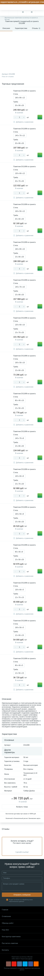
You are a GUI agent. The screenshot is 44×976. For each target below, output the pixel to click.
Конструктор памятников (11, 936)
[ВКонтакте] (19, 963)
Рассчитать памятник (10, 943)
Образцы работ (8, 923)
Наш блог (5, 930)
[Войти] (39, 13)
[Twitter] (25, 963)
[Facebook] (30, 963)
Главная (5, 910)
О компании (6, 916)
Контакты (5, 950)
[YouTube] (14, 963)
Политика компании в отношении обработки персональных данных (22, 969)
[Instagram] (8, 963)
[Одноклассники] (36, 963)
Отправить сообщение (22, 895)
